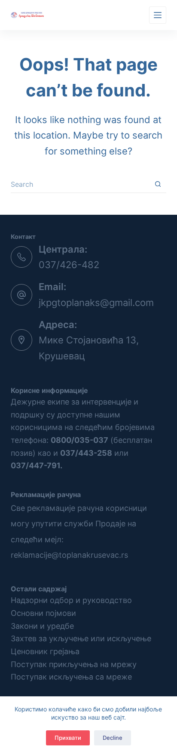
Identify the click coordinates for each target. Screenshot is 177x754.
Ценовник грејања (45, 651)
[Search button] (157, 184)
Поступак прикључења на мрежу (74, 664)
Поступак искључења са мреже (71, 676)
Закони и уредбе (42, 625)
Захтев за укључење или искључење (81, 638)
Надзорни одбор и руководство (71, 600)
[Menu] (157, 15)
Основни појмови (43, 613)
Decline (112, 737)
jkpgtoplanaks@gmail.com (96, 302)
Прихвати (68, 737)
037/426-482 (69, 264)
